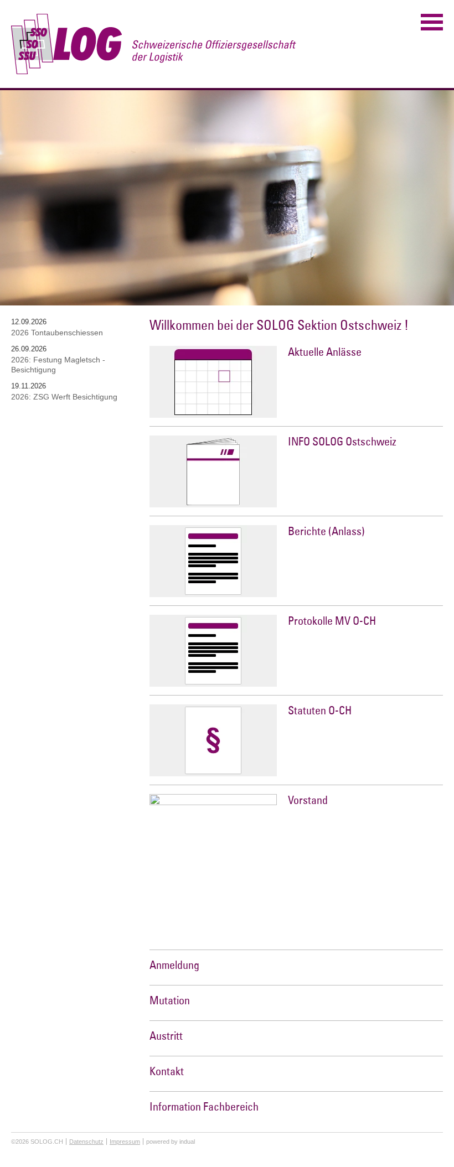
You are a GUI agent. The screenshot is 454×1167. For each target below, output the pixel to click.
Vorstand (308, 800)
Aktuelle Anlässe (325, 352)
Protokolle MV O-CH (332, 620)
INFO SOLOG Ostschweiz (342, 441)
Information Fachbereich (204, 1106)
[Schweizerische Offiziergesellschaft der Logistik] (153, 44)
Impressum (125, 1141)
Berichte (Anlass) (326, 531)
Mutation (169, 1000)
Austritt (166, 1035)
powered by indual (170, 1141)
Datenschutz (86, 1141)
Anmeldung (174, 965)
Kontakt (166, 1071)
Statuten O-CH (320, 710)
